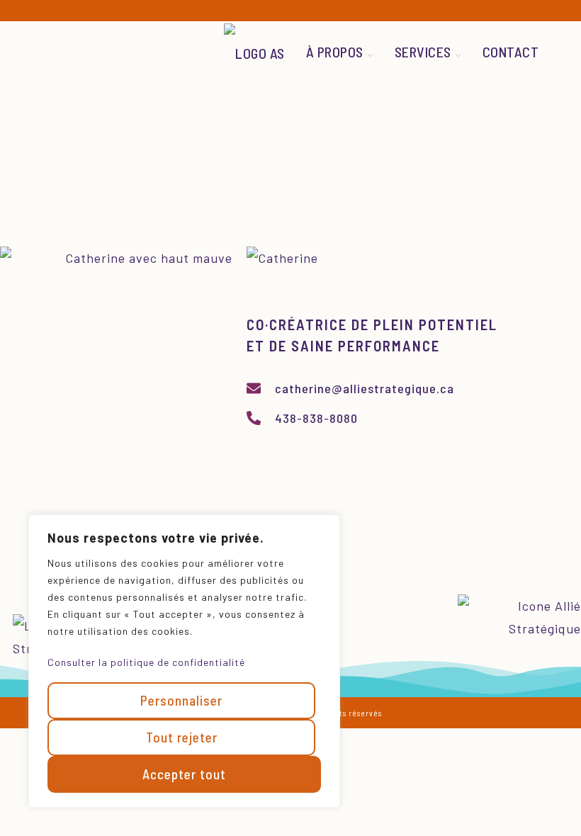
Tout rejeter (182, 737)
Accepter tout (184, 774)
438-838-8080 (316, 418)
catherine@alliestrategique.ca (364, 388)
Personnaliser (181, 700)
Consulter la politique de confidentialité (146, 662)
